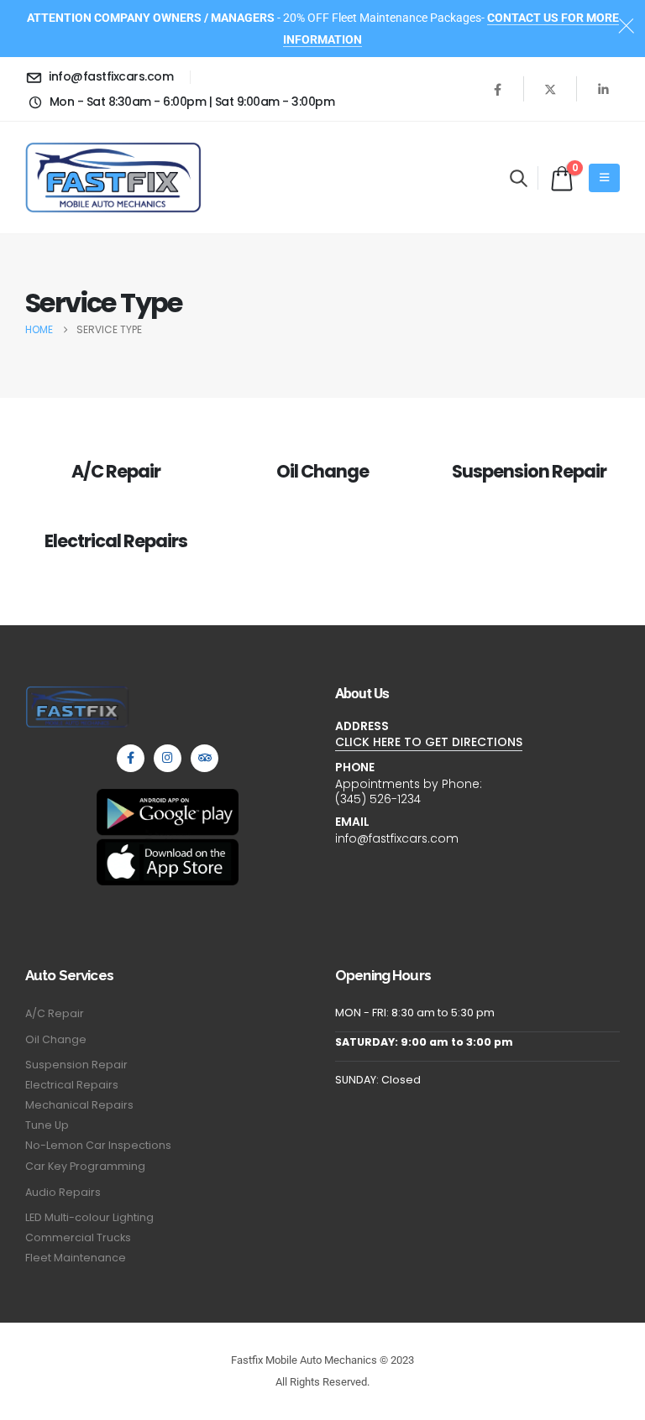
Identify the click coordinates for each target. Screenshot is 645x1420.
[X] (550, 89)
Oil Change (322, 471)
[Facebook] (497, 89)
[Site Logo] (113, 177)
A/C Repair (115, 471)
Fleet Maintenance (75, 1257)
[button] (518, 178)
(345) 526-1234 (378, 799)
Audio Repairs (63, 1192)
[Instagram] (167, 758)
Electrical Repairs (115, 541)
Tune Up (47, 1125)
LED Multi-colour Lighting (89, 1217)
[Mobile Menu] (604, 178)
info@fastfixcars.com (397, 838)
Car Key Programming (85, 1166)
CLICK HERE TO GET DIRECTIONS (428, 741)
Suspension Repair (529, 471)
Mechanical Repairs (79, 1105)
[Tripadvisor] (204, 758)
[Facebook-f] (130, 758)
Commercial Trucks (78, 1237)
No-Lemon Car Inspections (98, 1145)
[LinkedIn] (603, 89)
